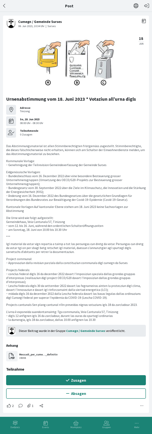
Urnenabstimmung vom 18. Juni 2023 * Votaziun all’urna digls (71, 99)
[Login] (146, 6)
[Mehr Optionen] (142, 406)
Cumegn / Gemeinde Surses (85, 331)
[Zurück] (4, 6)
